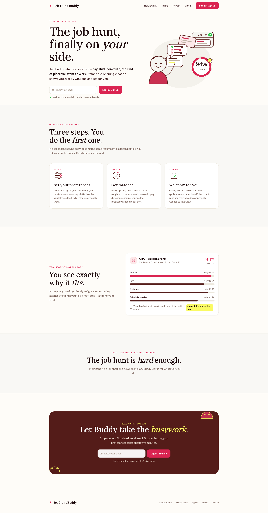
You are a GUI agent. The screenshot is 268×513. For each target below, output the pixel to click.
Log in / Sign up (207, 5)
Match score (182, 502)
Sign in (188, 5)
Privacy (176, 5)
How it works (151, 5)
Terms (165, 5)
